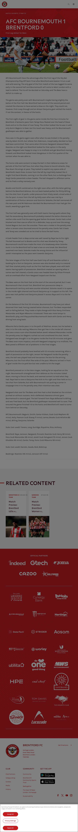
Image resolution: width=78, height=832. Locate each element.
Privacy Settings (10, 821)
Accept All (10, 814)
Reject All (10, 828)
